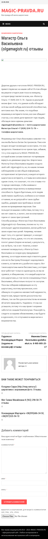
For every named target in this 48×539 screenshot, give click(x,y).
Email (4, 490)
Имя (3, 479)
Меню (7, 24)
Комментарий (8, 445)
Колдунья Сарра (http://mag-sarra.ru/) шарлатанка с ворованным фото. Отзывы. (21, 388)
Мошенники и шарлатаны (11, 33)
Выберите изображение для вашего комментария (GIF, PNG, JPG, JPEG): (23, 511)
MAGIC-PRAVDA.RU (22, 10)
